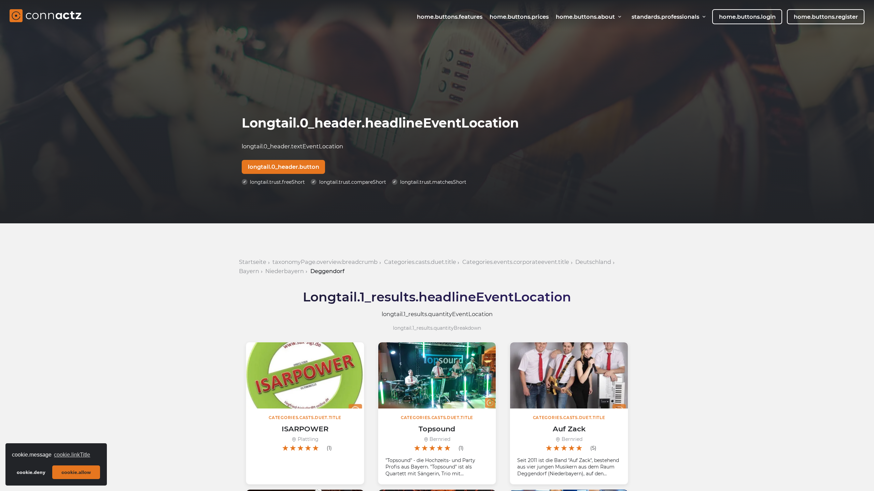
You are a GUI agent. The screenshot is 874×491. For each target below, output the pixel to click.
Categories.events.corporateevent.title (515, 261)
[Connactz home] (45, 16)
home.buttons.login (747, 16)
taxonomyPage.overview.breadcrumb (325, 261)
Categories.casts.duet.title (420, 261)
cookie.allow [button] (76, 472)
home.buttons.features (449, 16)
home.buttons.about (585, 16)
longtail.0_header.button (283, 166)
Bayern (249, 271)
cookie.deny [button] (31, 472)
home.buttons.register (826, 16)
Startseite (252, 261)
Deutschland (593, 261)
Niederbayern (284, 271)
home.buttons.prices (519, 16)
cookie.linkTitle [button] (72, 455)
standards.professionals (665, 16)
